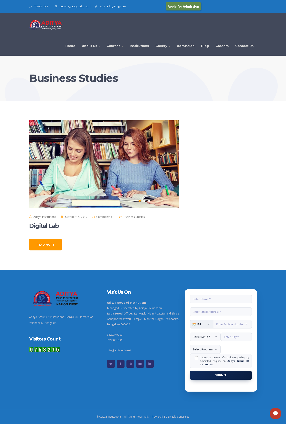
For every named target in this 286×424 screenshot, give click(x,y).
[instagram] (130, 364)
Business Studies (134, 217)
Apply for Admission (183, 6)
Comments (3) (105, 217)
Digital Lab (44, 225)
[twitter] (111, 364)
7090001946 (41, 6)
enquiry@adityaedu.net (74, 6)
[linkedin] (150, 364)
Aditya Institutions (44, 217)
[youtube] (140, 364)
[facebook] (121, 364)
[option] (143, 164)
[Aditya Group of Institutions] (46, 24)
